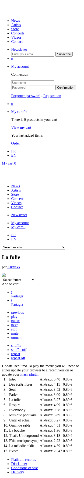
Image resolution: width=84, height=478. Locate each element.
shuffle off (18, 350)
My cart (18, 112)
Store (15, 29)
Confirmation (65, 87)
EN (13, 155)
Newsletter (19, 49)
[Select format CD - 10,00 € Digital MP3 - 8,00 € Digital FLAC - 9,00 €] (18, 280)
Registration (52, 96)
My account (20, 66)
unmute (16, 338)
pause (15, 321)
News (15, 21)
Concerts (17, 33)
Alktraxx (13, 267)
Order (15, 143)
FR (13, 151)
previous (17, 312)
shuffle (16, 345)
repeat (15, 354)
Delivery (17, 472)
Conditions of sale (24, 468)
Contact (17, 42)
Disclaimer (19, 464)
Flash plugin (29, 374)
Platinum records (23, 459)
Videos (16, 37)
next (14, 325)
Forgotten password (25, 96)
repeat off (18, 358)
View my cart (21, 127)
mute (14, 333)
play (14, 317)
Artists (16, 25)
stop (14, 329)
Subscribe (64, 54)
